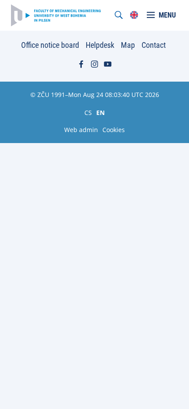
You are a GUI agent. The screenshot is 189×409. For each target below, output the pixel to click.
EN (100, 112)
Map (128, 45)
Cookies (113, 130)
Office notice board (50, 45)
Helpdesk (100, 45)
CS (88, 112)
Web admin (81, 130)
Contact (154, 45)
